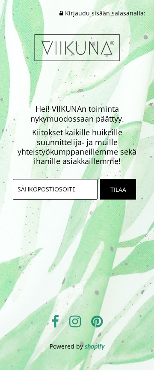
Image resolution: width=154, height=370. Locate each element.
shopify (95, 346)
